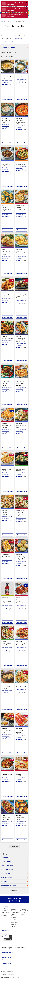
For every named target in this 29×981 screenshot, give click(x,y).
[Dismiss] (26, 2)
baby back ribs (18, 38)
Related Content (20, 31)
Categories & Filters (9, 47)
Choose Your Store (7, 99)
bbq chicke (3, 41)
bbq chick (10, 41)
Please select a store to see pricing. (7, 81)
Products (6, 31)
